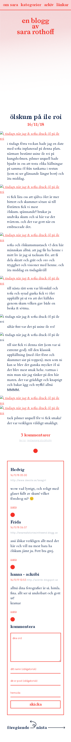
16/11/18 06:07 (18, 527)
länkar (62, 5)
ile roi (22, 440)
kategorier (31, 5)
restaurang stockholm (39, 440)
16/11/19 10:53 (18, 579)
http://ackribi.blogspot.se (42, 579)
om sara (10, 5)
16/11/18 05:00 (18, 475)
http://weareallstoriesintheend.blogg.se (34, 532)
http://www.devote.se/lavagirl (28, 480)
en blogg (35, 26)
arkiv (49, 5)
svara (13, 507)
